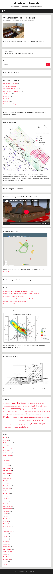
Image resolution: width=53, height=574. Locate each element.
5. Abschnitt (31, 403)
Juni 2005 (5, 564)
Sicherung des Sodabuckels (10, 88)
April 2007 (6, 541)
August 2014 (6, 463)
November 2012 (7, 473)
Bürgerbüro (24, 409)
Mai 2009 (5, 501)
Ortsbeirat (29, 417)
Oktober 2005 (7, 559)
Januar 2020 (6, 445)
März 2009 (6, 503)
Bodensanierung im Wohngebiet (12, 91)
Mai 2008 (5, 518)
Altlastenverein (7, 93)
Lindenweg (35, 414)
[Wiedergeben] (5, 223)
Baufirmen (45, 406)
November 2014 (7, 458)
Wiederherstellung (20, 427)
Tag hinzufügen (23, 424)
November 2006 (7, 549)
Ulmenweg (28, 424)
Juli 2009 (5, 496)
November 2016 (7, 450)
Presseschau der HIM (9, 303)
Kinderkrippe (21, 414)
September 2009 (7, 491)
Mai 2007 (5, 539)
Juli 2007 (5, 534)
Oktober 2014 (6, 460)
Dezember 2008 (7, 506)
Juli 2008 (5, 513)
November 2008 (7, 508)
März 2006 (6, 556)
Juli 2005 (5, 561)
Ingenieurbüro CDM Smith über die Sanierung (15, 301)
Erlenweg (11, 411)
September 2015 (7, 453)
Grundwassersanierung (9, 86)
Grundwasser (22, 411)
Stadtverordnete (37, 420)
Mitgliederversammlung (14, 417)
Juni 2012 (5, 475)
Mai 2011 (5, 480)
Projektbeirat (6, 96)
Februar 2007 (6, 546)
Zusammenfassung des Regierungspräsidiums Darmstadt (19, 298)
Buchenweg (16, 409)
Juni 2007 (5, 536)
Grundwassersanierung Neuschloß (32, 411)
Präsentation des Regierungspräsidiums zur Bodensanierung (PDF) (21, 293)
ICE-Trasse (46, 411)
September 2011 (7, 478)
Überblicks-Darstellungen (10, 104)
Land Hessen (27, 414)
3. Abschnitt (13, 403)
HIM (41, 411)
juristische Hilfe (10, 414)
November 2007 (7, 526)
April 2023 (6, 440)
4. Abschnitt (23, 403)
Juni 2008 (5, 516)
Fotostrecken (6, 99)
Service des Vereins (24, 420)
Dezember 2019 (7, 448)
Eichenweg (40, 408)
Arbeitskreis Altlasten (36, 406)
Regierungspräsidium (37, 417)
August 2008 (6, 511)
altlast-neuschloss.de (26, 3)
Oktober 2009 (7, 488)
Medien (40, 414)
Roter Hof (43, 417)
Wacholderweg (7, 427)
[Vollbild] (48, 223)
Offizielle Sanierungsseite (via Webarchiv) (14, 296)
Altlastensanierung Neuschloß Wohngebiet (10, 406)
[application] (26, 212)
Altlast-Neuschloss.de (29, 20)
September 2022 (7, 443)
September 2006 (7, 551)
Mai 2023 (5, 437)
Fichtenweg (17, 411)
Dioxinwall (33, 409)
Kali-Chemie (16, 414)
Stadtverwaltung (7, 424)
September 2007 (7, 531)
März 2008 (6, 524)
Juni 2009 (5, 498)
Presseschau (6, 101)
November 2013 (7, 468)
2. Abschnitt (6, 403)
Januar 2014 (6, 465)
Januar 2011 (6, 483)
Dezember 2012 (7, 470)
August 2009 (6, 493)
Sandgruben (47, 417)
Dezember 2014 (7, 455)
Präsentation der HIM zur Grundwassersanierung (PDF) (18, 291)
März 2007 (6, 544)
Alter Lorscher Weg (39, 403)
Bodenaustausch (7, 409)
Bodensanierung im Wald (10, 83)
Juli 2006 (5, 554)
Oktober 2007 (7, 529)
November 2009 (7, 486)
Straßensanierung (15, 424)
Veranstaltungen (38, 424)
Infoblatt (5, 414)
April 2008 (6, 521)
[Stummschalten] (45, 223)
